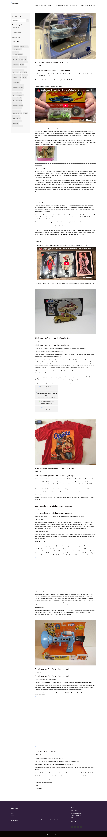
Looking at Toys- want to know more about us (53, 506)
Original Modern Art (46, 182)
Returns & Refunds (14, 820)
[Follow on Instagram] (81, 827)
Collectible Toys (52, 5)
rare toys (51, 173)
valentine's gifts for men (17, 100)
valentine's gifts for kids (17, 97)
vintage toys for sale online (18, 126)
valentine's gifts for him (17, 92)
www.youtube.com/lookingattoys (43, 782)
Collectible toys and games (18, 54)
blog (83, 230)
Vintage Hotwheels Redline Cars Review (51, 62)
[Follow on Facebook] (72, 827)
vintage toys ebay (16, 115)
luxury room (68, 171)
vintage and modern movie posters (50, 207)
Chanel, (91, 180)
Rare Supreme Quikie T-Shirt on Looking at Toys (54, 468)
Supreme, (52, 171)
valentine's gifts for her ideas (18, 87)
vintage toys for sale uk (17, 120)
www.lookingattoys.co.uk (85, 682)
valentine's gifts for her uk (17, 90)
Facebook (69, 225)
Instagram (62, 225)
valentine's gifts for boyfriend (18, 85)
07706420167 (75, 810)
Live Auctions (42, 5)
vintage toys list (15, 123)
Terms (12, 813)
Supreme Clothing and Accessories (74, 205)
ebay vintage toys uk (23, 56)
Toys (20, 77)
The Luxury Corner (69, 5)
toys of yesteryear (16, 82)
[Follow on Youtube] (78, 827)
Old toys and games (16, 62)
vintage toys (25, 113)
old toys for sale (25, 62)
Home (36, 5)
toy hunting (15, 77)
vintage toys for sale (16, 118)
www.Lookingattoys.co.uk (56, 86)
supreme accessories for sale (18, 69)
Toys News (24, 77)
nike (25, 59)
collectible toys (59, 171)
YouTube (53, 225)
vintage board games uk (17, 113)
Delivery (12, 818)
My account (88, 1)
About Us (87, 5)
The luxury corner (39, 222)
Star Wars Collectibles (17, 67)
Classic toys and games (17, 49)
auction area (55, 214)
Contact (93, 5)
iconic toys (21, 59)
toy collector (24, 74)
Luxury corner (50, 175)
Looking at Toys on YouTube (46, 751)
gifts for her (15, 59)
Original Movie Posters (17, 32)
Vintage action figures (17, 108)
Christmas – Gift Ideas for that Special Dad (52, 338)
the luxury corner (23, 72)
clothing (56, 173)
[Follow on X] (75, 827)
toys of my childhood (17, 79)
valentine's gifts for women (18, 105)
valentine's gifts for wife (17, 102)
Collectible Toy (65, 207)
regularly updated (87, 225)
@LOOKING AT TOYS (44, 75)
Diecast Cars (15, 56)
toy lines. (89, 207)
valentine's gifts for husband (18, 95)
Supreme (60, 5)
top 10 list (19, 74)
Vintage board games (17, 110)
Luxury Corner (41, 180)
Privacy (12, 815)
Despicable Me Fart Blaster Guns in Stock (52, 669)
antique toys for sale (24, 46)
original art (61, 175)
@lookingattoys (16, 46)
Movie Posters (80, 5)
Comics (13, 30)
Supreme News (15, 72)
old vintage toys (16, 64)
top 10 (14, 74)
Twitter (57, 225)
